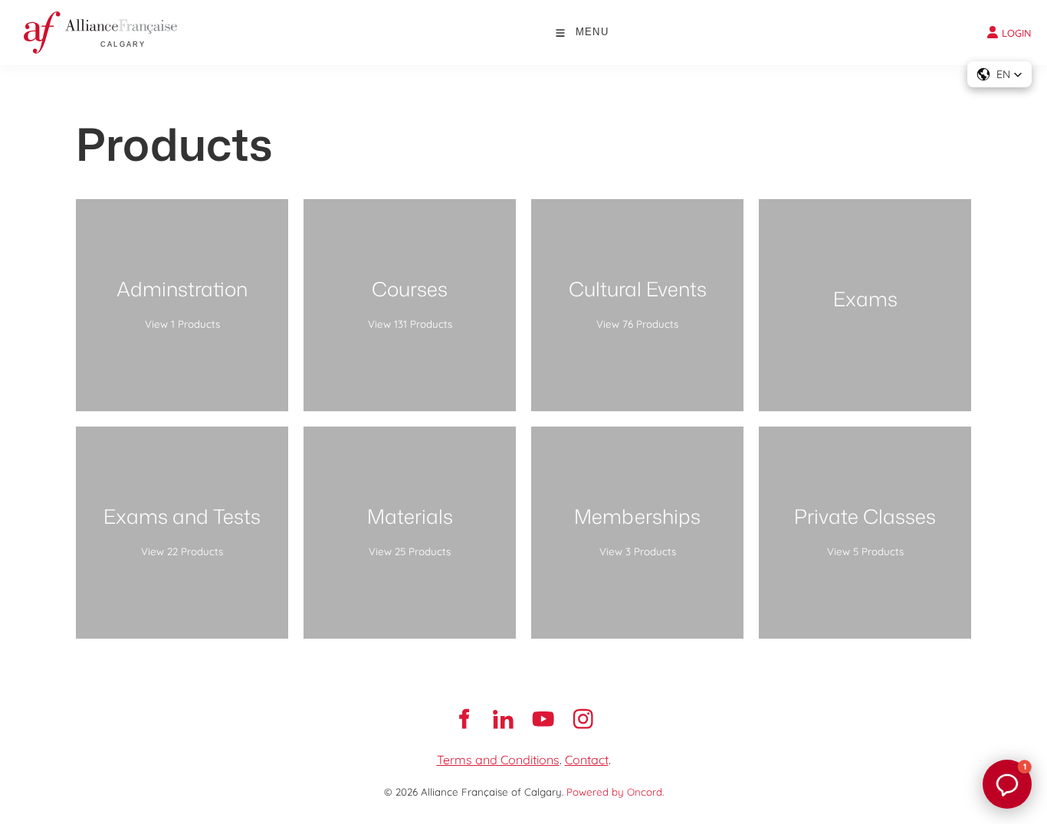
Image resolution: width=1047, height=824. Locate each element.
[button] (999, 74)
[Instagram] (583, 719)
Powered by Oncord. (615, 792)
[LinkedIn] (503, 719)
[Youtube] (543, 719)
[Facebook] (464, 719)
